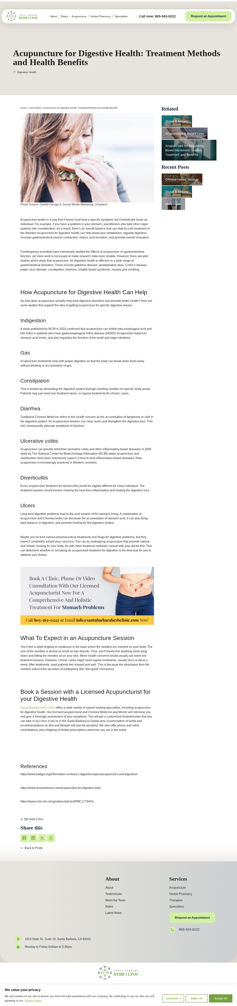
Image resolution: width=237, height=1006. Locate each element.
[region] (118, 995)
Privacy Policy (33, 1000)
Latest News (35, 108)
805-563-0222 (189, 929)
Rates (64, 16)
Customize (172, 998)
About (53, 16)
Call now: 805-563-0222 (157, 16)
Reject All (196, 998)
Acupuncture (79, 16)
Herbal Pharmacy (100, 16)
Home (23, 108)
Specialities (121, 16)
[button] (24, 838)
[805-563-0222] (172, 930)
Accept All (220, 998)
